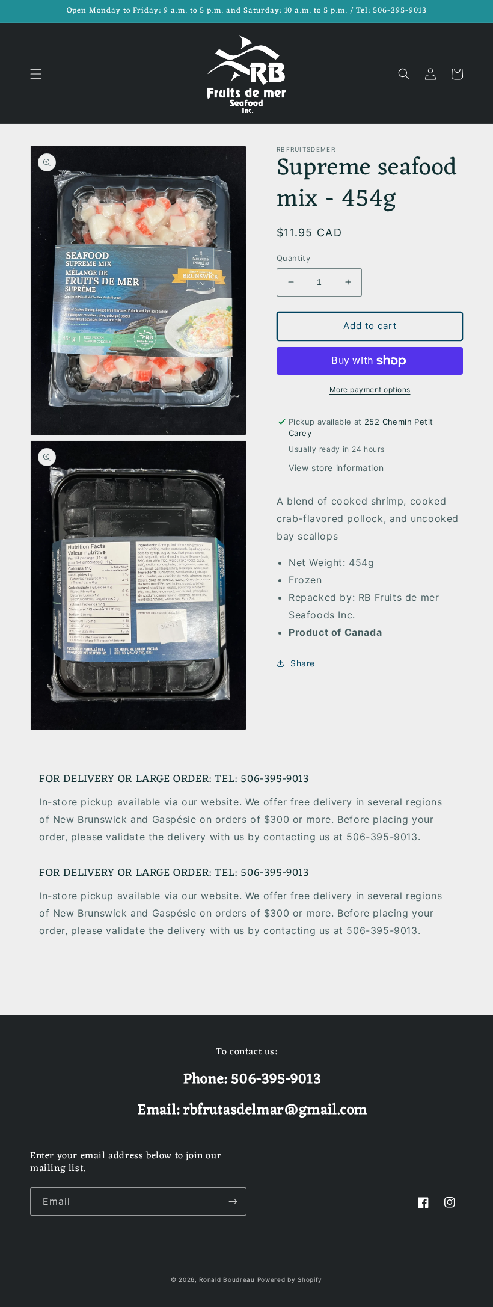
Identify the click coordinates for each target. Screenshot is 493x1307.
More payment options (370, 389)
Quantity (293, 258)
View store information (336, 468)
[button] (36, 74)
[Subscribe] (232, 1201)
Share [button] (302, 663)
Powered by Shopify (290, 1279)
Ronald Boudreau (227, 1279)
